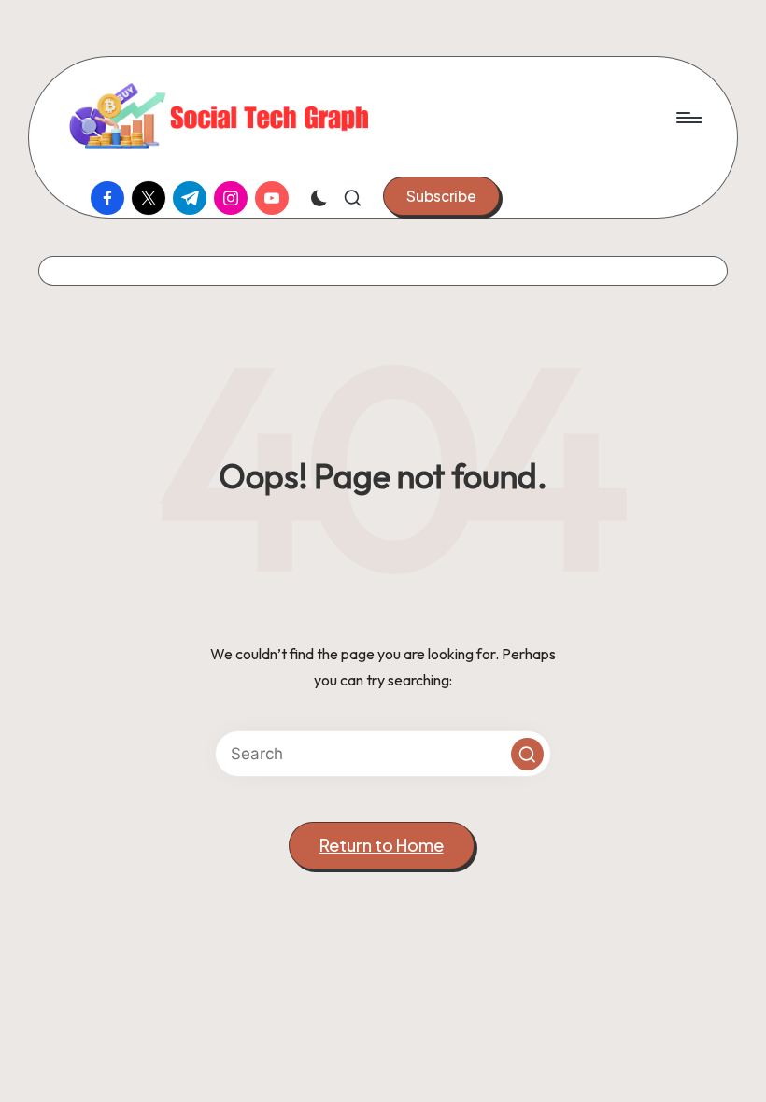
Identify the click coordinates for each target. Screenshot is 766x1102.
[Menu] (688, 117)
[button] (441, 196)
